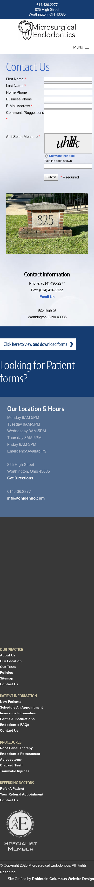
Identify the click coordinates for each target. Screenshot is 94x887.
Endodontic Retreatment (20, 754)
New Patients (10, 701)
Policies (6, 672)
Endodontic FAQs (14, 725)
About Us (7, 655)
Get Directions (20, 478)
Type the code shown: (58, 161)
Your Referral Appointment (21, 794)
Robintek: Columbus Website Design (63, 879)
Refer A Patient (12, 788)
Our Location (11, 661)
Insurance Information (18, 713)
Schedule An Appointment (21, 707)
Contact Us (9, 684)
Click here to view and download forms (35, 344)
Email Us (47, 297)
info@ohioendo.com (26, 498)
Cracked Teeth (12, 765)
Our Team (8, 667)
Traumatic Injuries (14, 771)
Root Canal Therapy (16, 748)
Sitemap (6, 678)
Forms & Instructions (17, 719)
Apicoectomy (11, 759)
